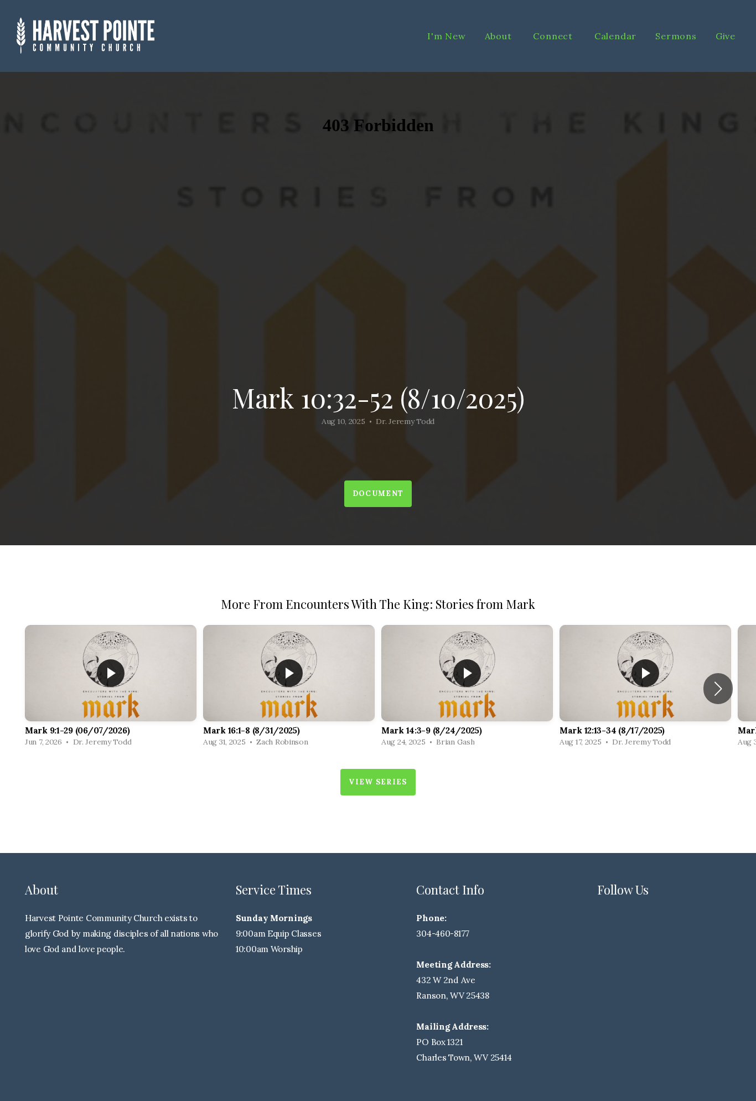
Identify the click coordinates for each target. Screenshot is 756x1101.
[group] (110, 688)
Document (378, 493)
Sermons (676, 36)
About (500, 36)
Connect (554, 36)
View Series (378, 782)
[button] (718, 688)
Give (726, 36)
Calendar (615, 36)
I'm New (446, 36)
